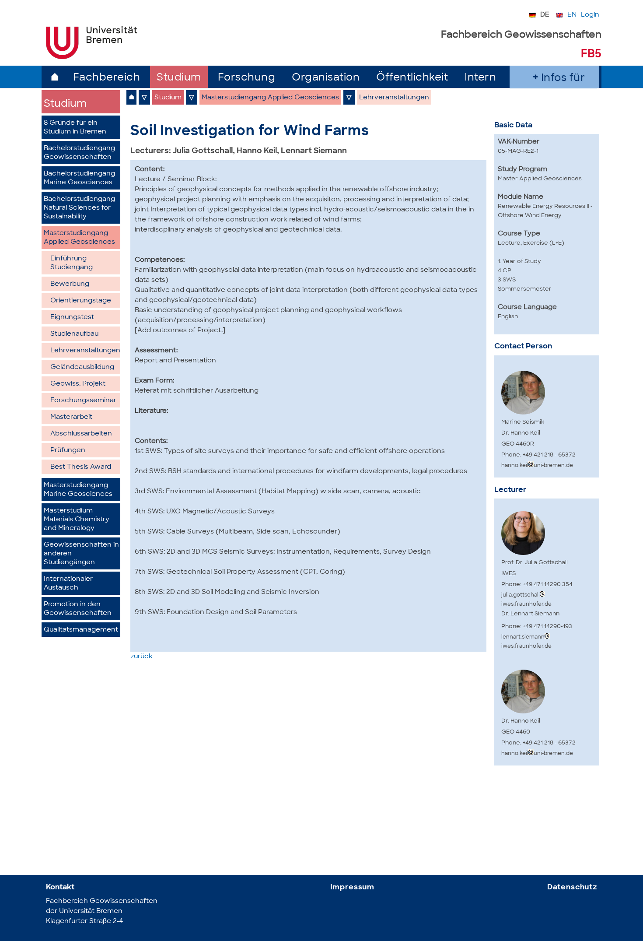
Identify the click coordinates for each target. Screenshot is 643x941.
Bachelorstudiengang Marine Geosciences (79, 178)
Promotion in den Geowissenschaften (78, 609)
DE (544, 15)
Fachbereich (106, 78)
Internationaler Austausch (68, 583)
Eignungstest (72, 317)
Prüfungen (67, 450)
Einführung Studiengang (71, 263)
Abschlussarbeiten (81, 434)
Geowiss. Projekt (77, 384)
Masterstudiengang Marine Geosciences (78, 490)
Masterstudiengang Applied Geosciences (79, 238)
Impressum (352, 887)
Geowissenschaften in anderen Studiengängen (81, 554)
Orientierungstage (80, 301)
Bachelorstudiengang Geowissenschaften (79, 153)
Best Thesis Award (80, 467)
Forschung (247, 78)
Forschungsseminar (83, 400)
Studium (179, 78)
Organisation (326, 78)
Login (590, 15)
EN (572, 15)
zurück (141, 656)
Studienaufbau (74, 334)
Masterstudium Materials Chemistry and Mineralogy (76, 520)
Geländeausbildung (82, 367)
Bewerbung (69, 284)
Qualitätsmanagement (81, 630)
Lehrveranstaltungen (85, 351)
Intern (480, 78)
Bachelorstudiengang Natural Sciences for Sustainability (79, 208)
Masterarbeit (71, 417)
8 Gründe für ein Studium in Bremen (75, 127)
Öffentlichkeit (412, 78)
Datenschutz (572, 887)
